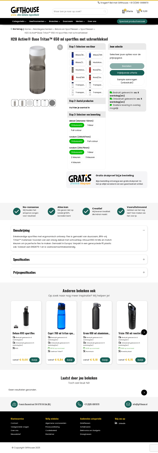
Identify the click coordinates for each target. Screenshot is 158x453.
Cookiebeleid (51, 430)
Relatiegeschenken (43, 29)
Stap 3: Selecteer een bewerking (85, 114)
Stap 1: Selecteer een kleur (82, 46)
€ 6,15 (125, 360)
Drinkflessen (85, 423)
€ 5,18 (90, 360)
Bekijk (34, 359)
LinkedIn (121, 423)
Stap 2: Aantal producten (81, 101)
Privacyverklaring (52, 427)
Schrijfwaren (85, 427)
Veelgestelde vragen (20, 427)
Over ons (14, 430)
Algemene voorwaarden (55, 423)
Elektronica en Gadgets (90, 430)
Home (28, 29)
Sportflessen (87, 29)
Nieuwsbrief (16, 434)
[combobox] (77, 11)
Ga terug (17, 29)
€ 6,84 (55, 360)
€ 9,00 (20, 360)
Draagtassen (85, 434)
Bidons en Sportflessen (66, 29)
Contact (14, 423)
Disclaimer (49, 434)
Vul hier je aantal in (79, 107)
